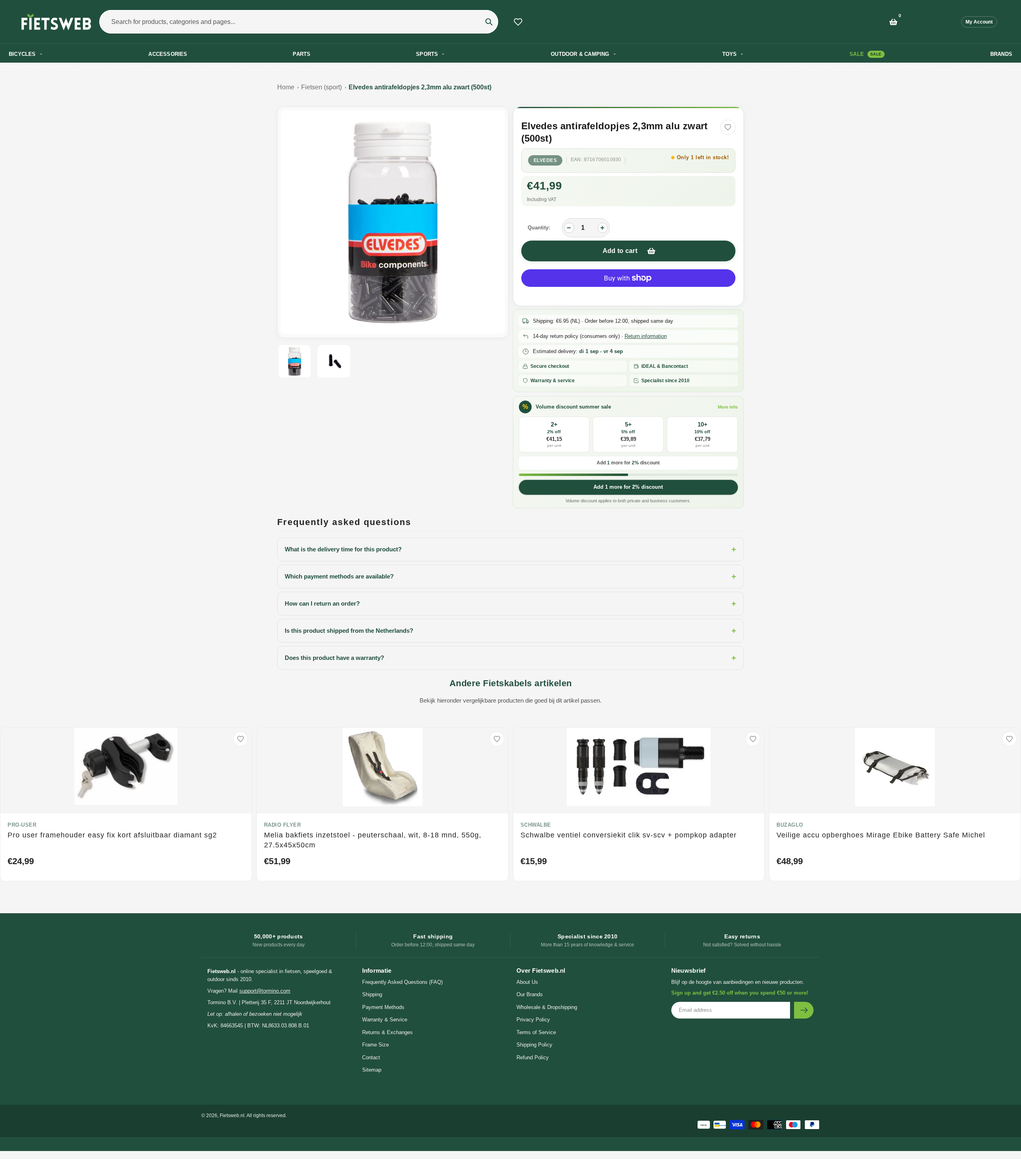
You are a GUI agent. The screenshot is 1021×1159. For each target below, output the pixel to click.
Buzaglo (790, 825)
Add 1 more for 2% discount (628, 487)
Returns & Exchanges (387, 1032)
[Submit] (804, 1010)
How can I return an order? (510, 603)
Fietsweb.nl (232, 1115)
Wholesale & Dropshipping (546, 1007)
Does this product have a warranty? (510, 658)
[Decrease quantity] (569, 228)
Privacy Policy (533, 1020)
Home (285, 87)
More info (728, 407)
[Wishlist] (518, 22)
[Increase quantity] (602, 228)
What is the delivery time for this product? (510, 549)
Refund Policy (532, 1057)
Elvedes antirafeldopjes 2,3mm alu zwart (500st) (420, 87)
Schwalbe (535, 825)
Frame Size (375, 1045)
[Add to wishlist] (727, 127)
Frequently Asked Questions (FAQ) (402, 982)
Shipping (372, 994)
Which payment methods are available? (510, 576)
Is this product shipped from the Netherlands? (510, 630)
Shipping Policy (534, 1045)
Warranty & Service (384, 1020)
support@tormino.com (264, 991)
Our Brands (529, 994)
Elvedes (545, 160)
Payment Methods (383, 1007)
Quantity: (539, 228)
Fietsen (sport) (321, 87)
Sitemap (371, 1070)
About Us (527, 982)
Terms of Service (536, 1032)
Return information (646, 336)
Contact (371, 1057)
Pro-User (22, 825)
